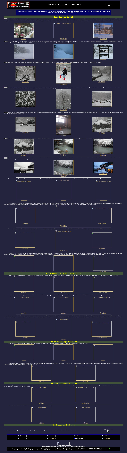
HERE (101, 21)
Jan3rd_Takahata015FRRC (41, 423)
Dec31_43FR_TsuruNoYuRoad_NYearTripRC (63, 110)
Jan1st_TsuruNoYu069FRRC (63, 339)
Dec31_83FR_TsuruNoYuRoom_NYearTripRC (24, 200)
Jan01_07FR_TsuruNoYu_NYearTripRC (63, 292)
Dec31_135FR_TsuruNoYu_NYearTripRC (25, 248)
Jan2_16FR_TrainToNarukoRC (63, 360)
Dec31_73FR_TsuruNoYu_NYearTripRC (63, 176)
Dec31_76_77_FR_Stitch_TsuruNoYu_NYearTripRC (24, 173)
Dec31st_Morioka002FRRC (23, 39)
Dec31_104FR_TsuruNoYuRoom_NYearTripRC (103, 200)
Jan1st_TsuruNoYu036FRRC (63, 313)
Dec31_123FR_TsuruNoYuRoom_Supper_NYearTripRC (101, 223)
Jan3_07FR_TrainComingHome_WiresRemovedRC (85, 403)
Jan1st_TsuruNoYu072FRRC (25, 337)
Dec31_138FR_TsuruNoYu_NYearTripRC (23, 271)
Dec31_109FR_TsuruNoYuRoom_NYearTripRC (63, 226)
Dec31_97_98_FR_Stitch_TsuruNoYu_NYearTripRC (103, 174)
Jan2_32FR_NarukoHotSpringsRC (41, 381)
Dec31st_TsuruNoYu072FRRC (63, 200)
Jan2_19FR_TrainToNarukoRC (103, 360)
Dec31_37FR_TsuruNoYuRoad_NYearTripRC (101, 81)
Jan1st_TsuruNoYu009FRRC (23, 292)
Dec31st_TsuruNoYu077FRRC (25, 223)
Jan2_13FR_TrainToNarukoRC (23, 360)
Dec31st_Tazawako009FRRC (24, 59)
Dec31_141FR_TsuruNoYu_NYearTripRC (103, 271)
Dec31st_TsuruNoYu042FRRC (101, 107)
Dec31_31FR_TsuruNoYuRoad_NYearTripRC (63, 84)
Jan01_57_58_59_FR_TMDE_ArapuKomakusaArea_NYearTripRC (101, 337)
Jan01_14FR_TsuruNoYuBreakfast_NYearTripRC (103, 292)
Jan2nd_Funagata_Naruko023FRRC (85, 381)
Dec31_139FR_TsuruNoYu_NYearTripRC (63, 271)
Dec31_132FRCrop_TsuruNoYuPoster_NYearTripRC (63, 250)
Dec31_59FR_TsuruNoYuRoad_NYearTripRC (25, 133)
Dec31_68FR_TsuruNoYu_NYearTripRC (63, 155)
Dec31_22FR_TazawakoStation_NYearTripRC (103, 39)
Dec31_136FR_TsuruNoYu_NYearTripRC (102, 248)
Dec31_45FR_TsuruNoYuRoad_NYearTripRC (25, 107)
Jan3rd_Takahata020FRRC (85, 423)
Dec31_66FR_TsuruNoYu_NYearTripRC (24, 155)
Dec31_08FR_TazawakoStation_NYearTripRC (63, 39)
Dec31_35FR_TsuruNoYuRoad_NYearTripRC (25, 82)
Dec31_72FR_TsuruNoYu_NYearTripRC (103, 155)
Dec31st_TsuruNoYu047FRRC (63, 135)
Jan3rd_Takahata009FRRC (41, 403)
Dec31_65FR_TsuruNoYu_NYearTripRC (102, 133)
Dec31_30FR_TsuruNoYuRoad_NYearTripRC (103, 59)
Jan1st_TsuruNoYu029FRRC (23, 313)
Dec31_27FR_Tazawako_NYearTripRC (63, 59)
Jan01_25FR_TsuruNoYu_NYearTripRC (103, 313)
